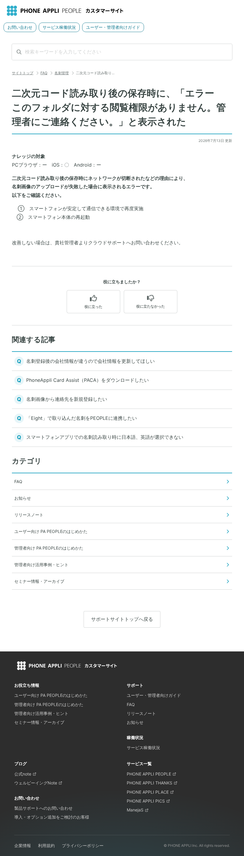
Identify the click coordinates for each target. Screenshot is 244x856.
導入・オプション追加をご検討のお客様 (51, 816)
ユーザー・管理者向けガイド (113, 27)
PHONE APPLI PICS (146, 800)
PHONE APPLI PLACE (148, 792)
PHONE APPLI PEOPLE (149, 773)
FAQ (43, 73)
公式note (22, 773)
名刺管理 (61, 73)
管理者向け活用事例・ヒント (41, 713)
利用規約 (46, 845)
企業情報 (22, 845)
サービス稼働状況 (59, 27)
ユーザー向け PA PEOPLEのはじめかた (50, 695)
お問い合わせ (19, 27)
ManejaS (135, 809)
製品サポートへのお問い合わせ (43, 808)
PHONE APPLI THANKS (149, 782)
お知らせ (135, 722)
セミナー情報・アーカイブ (39, 722)
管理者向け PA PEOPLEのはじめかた (48, 704)
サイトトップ (22, 73)
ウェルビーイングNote (35, 782)
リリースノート (141, 713)
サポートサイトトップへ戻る (122, 619)
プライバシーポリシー (83, 845)
